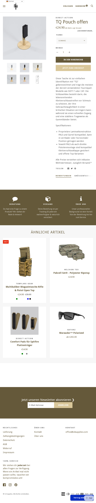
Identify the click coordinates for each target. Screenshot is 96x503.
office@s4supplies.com (77, 432)
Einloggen (68, 6)
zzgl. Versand (76, 28)
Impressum (8, 452)
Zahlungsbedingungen (13, 436)
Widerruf (7, 448)
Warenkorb (81, 6)
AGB (5, 444)
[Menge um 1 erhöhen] (69, 52)
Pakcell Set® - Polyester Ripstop (71, 273)
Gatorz (71, 330)
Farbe (59, 35)
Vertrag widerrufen (82, 498)
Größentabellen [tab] (84, 176)
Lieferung (7, 432)
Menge (59, 48)
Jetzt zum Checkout (73, 68)
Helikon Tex (71, 270)
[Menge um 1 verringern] (57, 52)
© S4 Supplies (7, 494)
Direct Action (64, 18)
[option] (24, 38)
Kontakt (38, 432)
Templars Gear (24, 284)
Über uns (38, 436)
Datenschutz (9, 440)
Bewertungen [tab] (63, 176)
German (11, 1)
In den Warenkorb (73, 60)
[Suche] (92, 6)
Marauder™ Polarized (71, 333)
